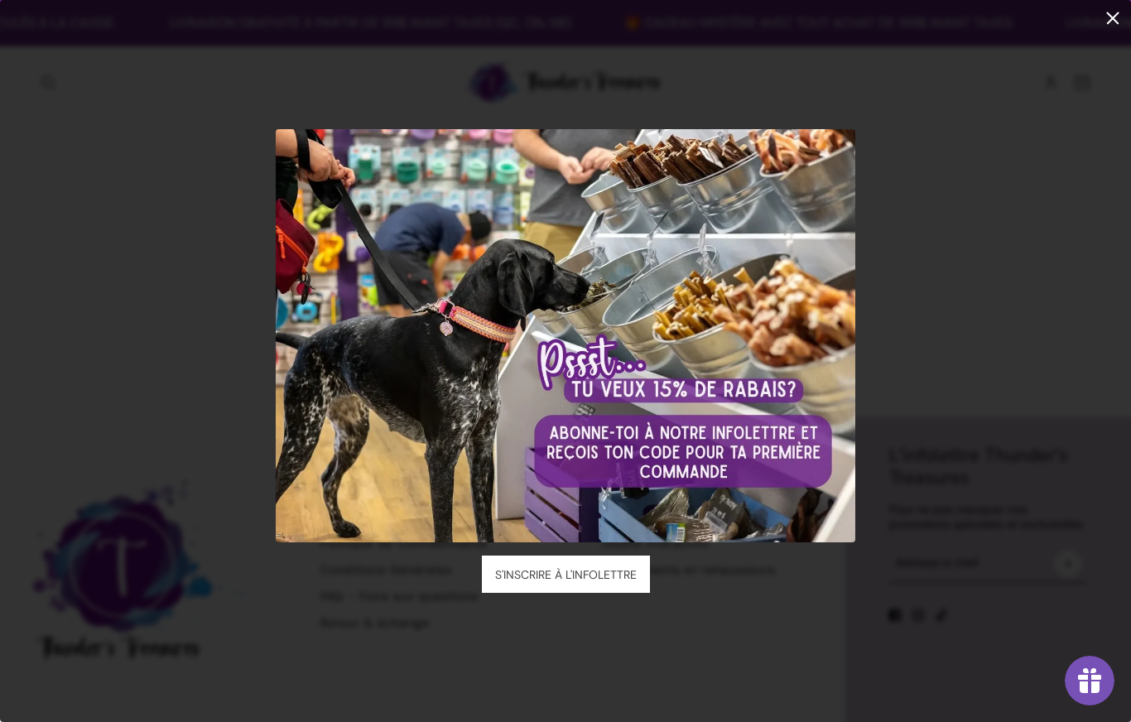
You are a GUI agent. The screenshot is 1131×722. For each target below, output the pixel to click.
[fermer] (1113, 18)
